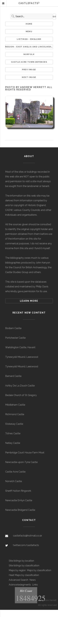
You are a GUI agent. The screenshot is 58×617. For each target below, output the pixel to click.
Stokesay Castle (14, 423)
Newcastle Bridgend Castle (20, 510)
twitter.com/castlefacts (26, 545)
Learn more (29, 300)
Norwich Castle (13, 481)
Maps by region (17, 570)
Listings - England (29, 39)
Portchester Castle (15, 337)
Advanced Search (18, 579)
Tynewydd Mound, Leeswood (21, 356)
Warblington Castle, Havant (20, 347)
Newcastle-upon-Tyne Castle (21, 462)
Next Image (29, 77)
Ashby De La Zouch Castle (20, 385)
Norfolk (29, 54)
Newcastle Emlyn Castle (18, 500)
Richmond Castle (14, 414)
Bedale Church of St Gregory (21, 395)
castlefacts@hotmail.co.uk (27, 535)
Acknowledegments (20, 584)
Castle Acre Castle (15, 471)
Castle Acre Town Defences (29, 62)
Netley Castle (12, 443)
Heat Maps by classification (24, 575)
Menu (29, 31)
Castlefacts (29, 3)
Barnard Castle (13, 376)
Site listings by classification (24, 565)
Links (35, 584)
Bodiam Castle (13, 328)
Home (29, 24)
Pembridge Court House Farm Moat (24, 452)
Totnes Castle (12, 433)
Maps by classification (39, 570)
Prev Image (29, 69)
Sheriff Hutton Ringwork (18, 490)
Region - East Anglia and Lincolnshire (29, 47)
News (32, 579)
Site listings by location (21, 560)
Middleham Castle (15, 404)
